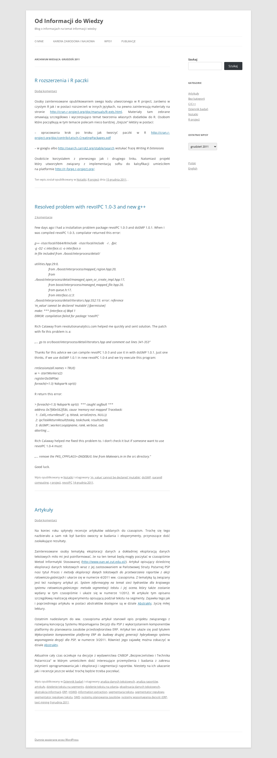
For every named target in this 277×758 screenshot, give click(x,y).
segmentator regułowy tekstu (54, 697)
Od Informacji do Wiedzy (69, 21)
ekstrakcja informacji (48, 692)
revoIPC (67, 482)
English (192, 168)
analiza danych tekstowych (117, 681)
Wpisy (108, 41)
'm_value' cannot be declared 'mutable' (115, 477)
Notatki (81, 179)
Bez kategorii (196, 99)
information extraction (92, 692)
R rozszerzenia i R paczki (62, 80)
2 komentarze (43, 217)
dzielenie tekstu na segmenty (65, 687)
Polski (192, 163)
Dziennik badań (73, 681)
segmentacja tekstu (121, 692)
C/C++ (192, 104)
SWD (77, 697)
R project (93, 179)
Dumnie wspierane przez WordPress (57, 740)
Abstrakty (144, 603)
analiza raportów (147, 681)
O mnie (39, 41)
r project (55, 482)
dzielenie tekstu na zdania (101, 687)
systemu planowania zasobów (100, 697)
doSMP (146, 477)
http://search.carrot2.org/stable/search (86, 148)
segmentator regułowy (149, 692)
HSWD (73, 692)
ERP (64, 692)
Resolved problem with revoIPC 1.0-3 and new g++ (90, 206)
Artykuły (44, 509)
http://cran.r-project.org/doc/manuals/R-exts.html (86, 112)
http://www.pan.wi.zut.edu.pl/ (104, 562)
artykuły (40, 687)
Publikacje (128, 41)
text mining (42, 702)
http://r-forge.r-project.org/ (74, 169)
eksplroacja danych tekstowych (140, 687)
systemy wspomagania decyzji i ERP (144, 697)
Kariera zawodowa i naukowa (74, 41)
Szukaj (192, 59)
